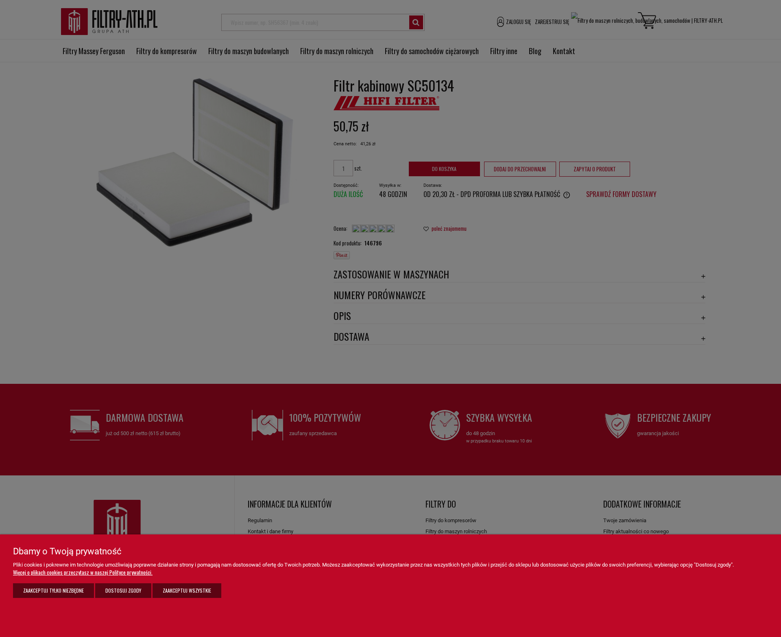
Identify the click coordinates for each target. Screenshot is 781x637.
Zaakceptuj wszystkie (187, 590)
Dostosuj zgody (123, 590)
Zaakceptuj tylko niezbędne (53, 590)
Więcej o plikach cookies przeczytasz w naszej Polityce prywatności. (83, 572)
